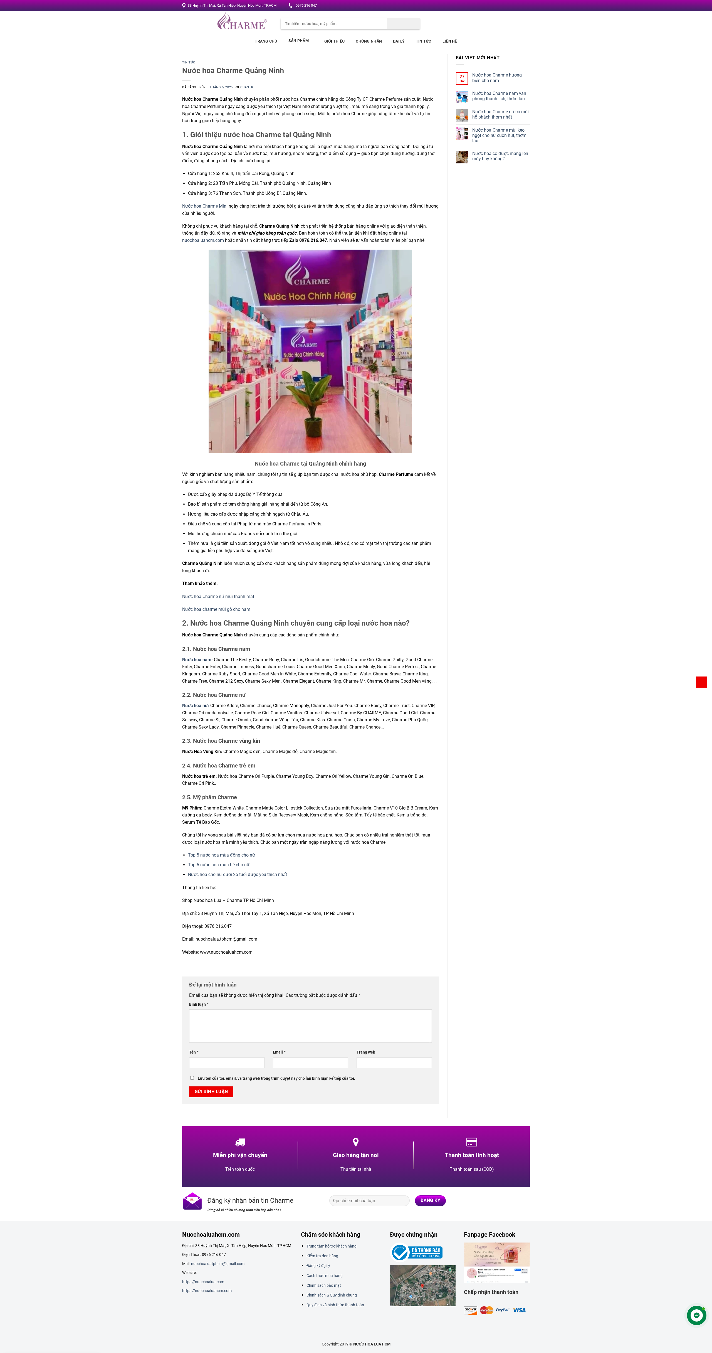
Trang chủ (266, 41)
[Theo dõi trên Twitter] (508, 6)
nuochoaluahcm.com (203, 240)
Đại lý (399, 41)
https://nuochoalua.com (203, 1282)
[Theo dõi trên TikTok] (502, 1200)
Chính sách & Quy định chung (331, 1295)
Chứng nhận (369, 41)
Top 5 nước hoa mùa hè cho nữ (218, 864)
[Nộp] (403, 23)
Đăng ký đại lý (318, 1265)
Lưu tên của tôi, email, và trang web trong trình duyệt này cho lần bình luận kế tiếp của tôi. (276, 1078)
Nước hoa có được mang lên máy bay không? (500, 156)
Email (279, 1052)
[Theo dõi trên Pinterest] (519, 6)
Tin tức (423, 41)
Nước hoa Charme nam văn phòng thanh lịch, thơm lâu (499, 96)
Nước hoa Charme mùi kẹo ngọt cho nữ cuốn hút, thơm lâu (499, 135)
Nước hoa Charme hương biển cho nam (497, 77)
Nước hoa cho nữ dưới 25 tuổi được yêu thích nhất (237, 874)
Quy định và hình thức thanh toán (335, 1305)
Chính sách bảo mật (323, 1285)
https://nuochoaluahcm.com (207, 1290)
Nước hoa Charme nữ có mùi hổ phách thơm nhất (500, 114)
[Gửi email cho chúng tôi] (514, 6)
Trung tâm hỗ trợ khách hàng (331, 1246)
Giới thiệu (334, 41)
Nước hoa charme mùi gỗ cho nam (216, 609)
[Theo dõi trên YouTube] (524, 6)
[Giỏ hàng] (701, 682)
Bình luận (198, 1004)
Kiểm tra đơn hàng (322, 1256)
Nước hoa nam (196, 659)
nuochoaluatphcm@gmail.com (217, 1263)
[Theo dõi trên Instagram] (503, 6)
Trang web (366, 1052)
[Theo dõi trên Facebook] (498, 6)
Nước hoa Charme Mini (205, 206)
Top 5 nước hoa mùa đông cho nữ (221, 855)
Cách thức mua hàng (324, 1275)
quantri (247, 87)
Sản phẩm (298, 40)
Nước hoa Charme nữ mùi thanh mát (218, 596)
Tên (193, 1052)
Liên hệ (449, 41)
